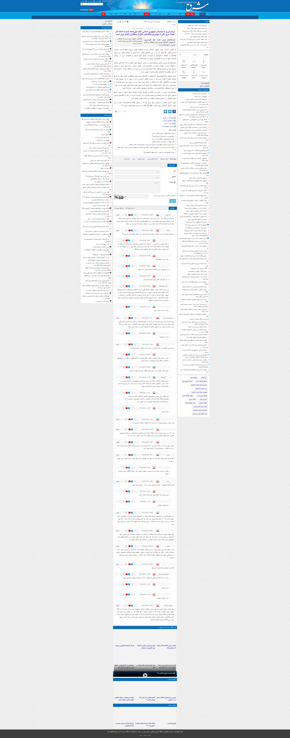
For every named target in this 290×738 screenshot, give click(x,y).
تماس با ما (90, 1)
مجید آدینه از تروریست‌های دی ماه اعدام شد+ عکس (195, 264)
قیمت (207, 21)
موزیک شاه (194, 377)
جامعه (132, 14)
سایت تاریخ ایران (187, 381)
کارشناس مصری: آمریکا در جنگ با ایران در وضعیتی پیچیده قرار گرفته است (98, 65)
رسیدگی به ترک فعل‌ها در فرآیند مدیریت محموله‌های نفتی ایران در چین (196, 234)
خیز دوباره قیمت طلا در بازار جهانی (197, 25)
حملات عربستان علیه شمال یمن (100, 200)
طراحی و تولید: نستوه (145, 735)
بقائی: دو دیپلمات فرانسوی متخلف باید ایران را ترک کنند (195, 191)
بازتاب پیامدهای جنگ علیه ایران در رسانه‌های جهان (97, 277)
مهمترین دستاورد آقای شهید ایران (197, 219)
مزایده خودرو (203, 403)
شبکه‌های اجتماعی (174, 14)
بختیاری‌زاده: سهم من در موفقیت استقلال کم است (97, 109)
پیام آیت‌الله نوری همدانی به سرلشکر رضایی (194, 287)
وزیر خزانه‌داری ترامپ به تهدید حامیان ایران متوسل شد (98, 215)
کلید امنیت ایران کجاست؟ (166, 673)
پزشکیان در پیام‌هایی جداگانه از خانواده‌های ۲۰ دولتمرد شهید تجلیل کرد (195, 164)
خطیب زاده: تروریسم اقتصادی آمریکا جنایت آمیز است (194, 371)
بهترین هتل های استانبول (199, 385)
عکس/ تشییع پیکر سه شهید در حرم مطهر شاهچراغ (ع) (159, 152)
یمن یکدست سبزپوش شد (102, 182)
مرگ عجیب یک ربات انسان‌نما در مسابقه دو (97, 293)
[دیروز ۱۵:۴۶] (145, 656)
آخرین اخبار (107, 115)
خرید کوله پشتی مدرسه (200, 414)
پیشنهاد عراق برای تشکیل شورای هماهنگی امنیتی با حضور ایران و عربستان (96, 286)
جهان (197, 14)
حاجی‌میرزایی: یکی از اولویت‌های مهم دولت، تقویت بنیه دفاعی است (195, 111)
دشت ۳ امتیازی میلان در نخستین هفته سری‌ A (96, 257)
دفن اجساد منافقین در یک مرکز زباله (196, 222)
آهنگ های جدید (202, 396)
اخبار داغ (127, 159)
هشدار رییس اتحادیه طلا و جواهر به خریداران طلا (166, 646)
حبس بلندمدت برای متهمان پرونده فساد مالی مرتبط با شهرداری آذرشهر (195, 323)
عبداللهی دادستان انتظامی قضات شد (196, 337)
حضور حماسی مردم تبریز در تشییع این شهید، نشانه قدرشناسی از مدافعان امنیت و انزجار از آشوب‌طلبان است (146, 148)
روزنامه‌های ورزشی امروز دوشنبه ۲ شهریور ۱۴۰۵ (95, 197)
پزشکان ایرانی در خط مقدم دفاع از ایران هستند (193, 127)
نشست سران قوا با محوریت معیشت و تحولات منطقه (195, 300)
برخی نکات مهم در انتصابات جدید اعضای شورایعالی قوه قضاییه (196, 134)
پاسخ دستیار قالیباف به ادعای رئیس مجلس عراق (193, 124)
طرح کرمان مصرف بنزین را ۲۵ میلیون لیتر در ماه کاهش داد (97, 50)
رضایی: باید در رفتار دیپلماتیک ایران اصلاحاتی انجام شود (195, 278)
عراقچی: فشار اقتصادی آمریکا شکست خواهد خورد (195, 182)
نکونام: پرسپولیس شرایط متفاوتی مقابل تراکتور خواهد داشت (124, 698)
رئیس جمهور (141, 159)
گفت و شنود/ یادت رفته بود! (199, 268)
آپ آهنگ (204, 377)
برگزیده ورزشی (171, 679)
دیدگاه (113, 14)
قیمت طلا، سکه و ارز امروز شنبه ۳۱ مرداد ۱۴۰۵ (193, 39)
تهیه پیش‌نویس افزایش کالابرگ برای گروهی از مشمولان (146, 646)
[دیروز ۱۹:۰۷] (124, 689)
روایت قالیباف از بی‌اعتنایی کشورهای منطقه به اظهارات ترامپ (195, 331)
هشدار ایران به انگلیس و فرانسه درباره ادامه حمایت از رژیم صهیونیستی (195, 252)
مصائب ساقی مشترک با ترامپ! (198, 319)
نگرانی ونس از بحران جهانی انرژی (99, 211)
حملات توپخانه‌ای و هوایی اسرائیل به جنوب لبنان (95, 184)
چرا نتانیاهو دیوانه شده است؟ (101, 84)
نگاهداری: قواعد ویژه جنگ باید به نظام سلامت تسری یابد (195, 346)
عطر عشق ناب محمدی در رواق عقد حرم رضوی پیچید (97, 144)
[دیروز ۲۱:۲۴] (145, 689)
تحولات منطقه (190, 14)
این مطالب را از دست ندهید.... (166, 627)
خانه (207, 14)
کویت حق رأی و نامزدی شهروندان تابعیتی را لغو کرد (97, 188)
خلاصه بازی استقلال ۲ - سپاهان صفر (99, 102)
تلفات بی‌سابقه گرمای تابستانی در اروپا (98, 219)
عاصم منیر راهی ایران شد (199, 94)
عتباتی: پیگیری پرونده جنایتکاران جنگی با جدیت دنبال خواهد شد (194, 169)
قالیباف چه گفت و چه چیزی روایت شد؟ (196, 225)
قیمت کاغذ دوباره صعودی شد (198, 37)
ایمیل (174, 176)
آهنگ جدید (192, 399)
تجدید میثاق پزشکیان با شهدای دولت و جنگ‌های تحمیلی (194, 196)
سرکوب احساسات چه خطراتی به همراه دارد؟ (96, 231)
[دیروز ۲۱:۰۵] (124, 714)
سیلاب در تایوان (104, 168)
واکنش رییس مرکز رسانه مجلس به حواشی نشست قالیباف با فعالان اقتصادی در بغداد (196, 356)
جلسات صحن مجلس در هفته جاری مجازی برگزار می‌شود (194, 341)
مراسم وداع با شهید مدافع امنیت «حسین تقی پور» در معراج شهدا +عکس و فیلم (151, 145)
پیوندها (108, 14)
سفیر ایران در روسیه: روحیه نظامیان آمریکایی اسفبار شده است (195, 242)
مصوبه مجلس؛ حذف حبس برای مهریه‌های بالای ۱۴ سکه (194, 187)
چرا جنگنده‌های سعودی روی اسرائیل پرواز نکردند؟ (98, 91)
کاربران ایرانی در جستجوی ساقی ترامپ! (196, 208)
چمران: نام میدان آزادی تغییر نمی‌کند (196, 205)
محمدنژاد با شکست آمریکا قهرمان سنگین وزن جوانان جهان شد (97, 75)
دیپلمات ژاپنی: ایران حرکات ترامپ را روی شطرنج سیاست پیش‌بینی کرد (96, 55)
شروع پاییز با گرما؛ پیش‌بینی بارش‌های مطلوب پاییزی (97, 157)
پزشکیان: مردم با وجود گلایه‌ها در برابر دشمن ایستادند (195, 283)
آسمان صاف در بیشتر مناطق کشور (99, 179)
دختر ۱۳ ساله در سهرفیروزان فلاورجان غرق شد (96, 203)
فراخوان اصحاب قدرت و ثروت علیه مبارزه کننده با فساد (194, 139)
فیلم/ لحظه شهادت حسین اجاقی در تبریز (163, 133)
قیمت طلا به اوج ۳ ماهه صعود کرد (197, 42)
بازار (103, 14)
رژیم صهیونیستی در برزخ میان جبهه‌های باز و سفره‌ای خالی (98, 126)
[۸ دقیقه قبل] (166, 637)
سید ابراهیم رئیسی (152, 159)
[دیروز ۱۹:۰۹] (124, 637)
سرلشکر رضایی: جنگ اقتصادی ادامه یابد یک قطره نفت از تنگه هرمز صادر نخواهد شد (194, 116)
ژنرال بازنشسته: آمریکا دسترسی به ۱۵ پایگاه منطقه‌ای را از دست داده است (98, 269)
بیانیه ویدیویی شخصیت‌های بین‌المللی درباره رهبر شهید (96, 172)
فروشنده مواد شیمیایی (200, 410)
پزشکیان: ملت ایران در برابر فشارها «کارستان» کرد (195, 247)
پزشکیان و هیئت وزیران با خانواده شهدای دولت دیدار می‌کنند (194, 310)
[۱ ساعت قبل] (145, 714)
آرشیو (97, 1)
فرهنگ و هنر (139, 14)
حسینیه (147, 14)
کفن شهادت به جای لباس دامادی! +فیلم (163, 142)
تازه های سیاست (203, 90)
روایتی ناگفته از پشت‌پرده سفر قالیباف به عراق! (194, 256)
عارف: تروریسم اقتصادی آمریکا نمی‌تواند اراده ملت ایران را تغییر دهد (195, 295)
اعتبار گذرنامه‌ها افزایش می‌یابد (198, 143)
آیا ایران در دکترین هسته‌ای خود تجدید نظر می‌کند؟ (98, 131)
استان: (206, 54)
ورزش (182, 14)
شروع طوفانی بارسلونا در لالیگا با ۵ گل (98, 260)
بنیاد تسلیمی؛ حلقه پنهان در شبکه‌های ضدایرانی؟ (193, 217)
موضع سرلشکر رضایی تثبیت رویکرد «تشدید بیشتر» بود (196, 154)
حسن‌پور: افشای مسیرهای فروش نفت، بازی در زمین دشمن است (194, 103)
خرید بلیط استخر (190, 403)
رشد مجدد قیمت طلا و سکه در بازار (197, 28)
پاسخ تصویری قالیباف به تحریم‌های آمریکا (195, 150)
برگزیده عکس (172, 705)
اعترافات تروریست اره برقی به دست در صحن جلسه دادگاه (97, 60)
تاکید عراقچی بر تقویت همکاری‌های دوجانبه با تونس (195, 201)
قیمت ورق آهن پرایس (200, 406)
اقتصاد (127, 14)
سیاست (202, 14)
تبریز (133, 159)
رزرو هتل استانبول (201, 388)
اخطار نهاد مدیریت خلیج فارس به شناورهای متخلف (196, 121)
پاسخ (117, 215)
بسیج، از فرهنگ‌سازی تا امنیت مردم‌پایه (196, 231)
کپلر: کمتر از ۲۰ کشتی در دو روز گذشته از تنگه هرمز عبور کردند (97, 193)
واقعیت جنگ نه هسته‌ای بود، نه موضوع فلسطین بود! (194, 174)
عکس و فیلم (120, 14)
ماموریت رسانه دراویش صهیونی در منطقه (195, 214)
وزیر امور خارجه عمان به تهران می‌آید (196, 99)
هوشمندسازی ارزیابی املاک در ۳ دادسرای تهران (193, 334)
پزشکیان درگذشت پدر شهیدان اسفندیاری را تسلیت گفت (195, 159)
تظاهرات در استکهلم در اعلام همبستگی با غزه (96, 273)
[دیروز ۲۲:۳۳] (145, 637)
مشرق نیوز (193, 5)
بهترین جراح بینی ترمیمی (199, 392)
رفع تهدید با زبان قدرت (200, 96)
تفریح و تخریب (171, 723)
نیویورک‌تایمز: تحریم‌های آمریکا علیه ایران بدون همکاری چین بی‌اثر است (97, 96)
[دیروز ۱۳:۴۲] (124, 656)
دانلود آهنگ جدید (201, 381)
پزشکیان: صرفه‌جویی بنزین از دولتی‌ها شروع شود (193, 130)
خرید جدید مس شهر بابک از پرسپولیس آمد (97, 176)
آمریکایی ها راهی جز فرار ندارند (198, 178)
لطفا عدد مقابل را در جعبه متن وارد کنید (164, 196)
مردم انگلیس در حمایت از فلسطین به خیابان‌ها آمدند (97, 235)
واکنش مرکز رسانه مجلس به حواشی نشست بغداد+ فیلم (195, 361)
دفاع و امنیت (164, 14)
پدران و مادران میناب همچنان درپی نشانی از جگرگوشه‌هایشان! (195, 366)
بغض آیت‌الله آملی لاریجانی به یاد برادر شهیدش (95, 41)
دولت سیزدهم (164, 159)
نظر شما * (172, 182)
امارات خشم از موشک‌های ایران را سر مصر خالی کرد (96, 32)
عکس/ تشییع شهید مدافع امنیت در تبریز (163, 139)
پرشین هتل (203, 399)
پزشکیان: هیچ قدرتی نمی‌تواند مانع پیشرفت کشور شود (194, 315)
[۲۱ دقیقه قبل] (166, 714)
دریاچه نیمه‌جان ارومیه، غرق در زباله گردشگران (124, 724)
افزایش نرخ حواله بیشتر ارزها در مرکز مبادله (194, 31)
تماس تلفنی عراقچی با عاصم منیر (197, 271)
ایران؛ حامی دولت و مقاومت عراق (197, 274)
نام (175, 171)
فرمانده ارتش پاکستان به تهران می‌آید (196, 211)
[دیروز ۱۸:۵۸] (166, 656)
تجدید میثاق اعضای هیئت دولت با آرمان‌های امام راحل (194, 260)
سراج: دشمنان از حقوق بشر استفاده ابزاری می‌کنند (196, 351)
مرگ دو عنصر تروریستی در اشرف (197, 327)
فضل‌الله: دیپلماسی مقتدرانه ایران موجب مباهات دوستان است (96, 297)
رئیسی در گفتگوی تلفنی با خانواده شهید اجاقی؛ (145, 28)
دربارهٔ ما (83, 1)
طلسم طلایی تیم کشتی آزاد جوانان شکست (147, 698)
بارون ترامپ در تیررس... (102, 301)
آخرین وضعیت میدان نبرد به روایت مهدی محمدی (193, 238)
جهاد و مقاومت (155, 14)
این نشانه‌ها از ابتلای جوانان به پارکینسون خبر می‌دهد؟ (97, 240)
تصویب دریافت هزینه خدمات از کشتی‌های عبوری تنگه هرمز (194, 147)
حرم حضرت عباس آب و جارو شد (100, 81)
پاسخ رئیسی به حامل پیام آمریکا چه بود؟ (163, 136)
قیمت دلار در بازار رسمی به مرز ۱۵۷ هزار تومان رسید (195, 46)
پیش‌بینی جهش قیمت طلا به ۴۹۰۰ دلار (196, 34)
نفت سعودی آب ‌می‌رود (102, 244)
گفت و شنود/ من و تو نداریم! (199, 107)
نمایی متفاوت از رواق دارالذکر (101, 247)
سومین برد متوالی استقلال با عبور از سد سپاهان (166, 698)
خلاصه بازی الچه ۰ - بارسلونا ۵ (101, 255)
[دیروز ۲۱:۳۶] (166, 689)
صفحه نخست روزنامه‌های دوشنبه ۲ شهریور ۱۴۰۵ (145, 724)
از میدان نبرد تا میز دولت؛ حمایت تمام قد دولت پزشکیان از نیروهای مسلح (194, 305)
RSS (103, 1)
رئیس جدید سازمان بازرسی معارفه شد (196, 228)
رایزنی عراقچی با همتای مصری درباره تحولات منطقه (195, 291)
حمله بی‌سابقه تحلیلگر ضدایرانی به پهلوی (97, 122)
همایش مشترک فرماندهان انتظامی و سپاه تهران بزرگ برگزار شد (96, 164)
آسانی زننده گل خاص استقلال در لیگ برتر (97, 290)
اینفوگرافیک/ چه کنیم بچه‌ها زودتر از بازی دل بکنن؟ (97, 222)
